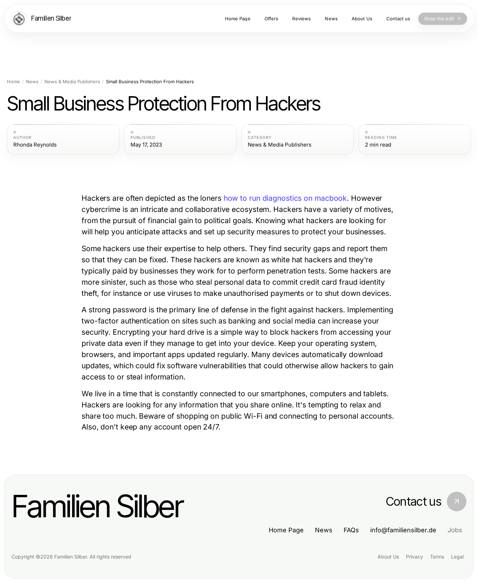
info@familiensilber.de (403, 530)
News (32, 81)
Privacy (414, 557)
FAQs (351, 530)
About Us (388, 557)
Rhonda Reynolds (35, 145)
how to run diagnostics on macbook (285, 198)
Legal (457, 557)
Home (13, 81)
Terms (437, 557)
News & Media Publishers (72, 81)
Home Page (286, 530)
